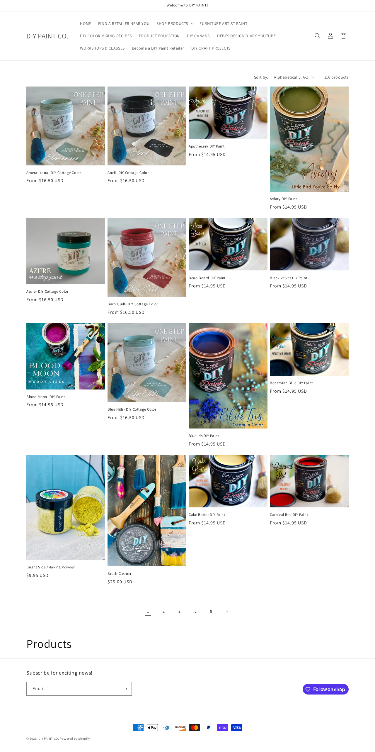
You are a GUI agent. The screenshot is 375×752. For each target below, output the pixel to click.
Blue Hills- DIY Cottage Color (132, 409)
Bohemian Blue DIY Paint (291, 383)
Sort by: (261, 77)
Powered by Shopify (75, 738)
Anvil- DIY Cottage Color (128, 172)
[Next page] (227, 611)
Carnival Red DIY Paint (289, 514)
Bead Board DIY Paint (207, 278)
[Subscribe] (125, 689)
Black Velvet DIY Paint (288, 278)
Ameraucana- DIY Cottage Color (53, 172)
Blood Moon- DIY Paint (45, 396)
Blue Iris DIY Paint (204, 435)
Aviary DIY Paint (283, 199)
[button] (174, 23)
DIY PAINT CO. (48, 738)
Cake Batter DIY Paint (207, 514)
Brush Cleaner (120, 573)
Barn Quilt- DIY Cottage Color (133, 304)
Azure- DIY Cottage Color (47, 291)
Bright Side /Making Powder (50, 567)
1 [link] (148, 611)
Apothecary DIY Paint (207, 146)
